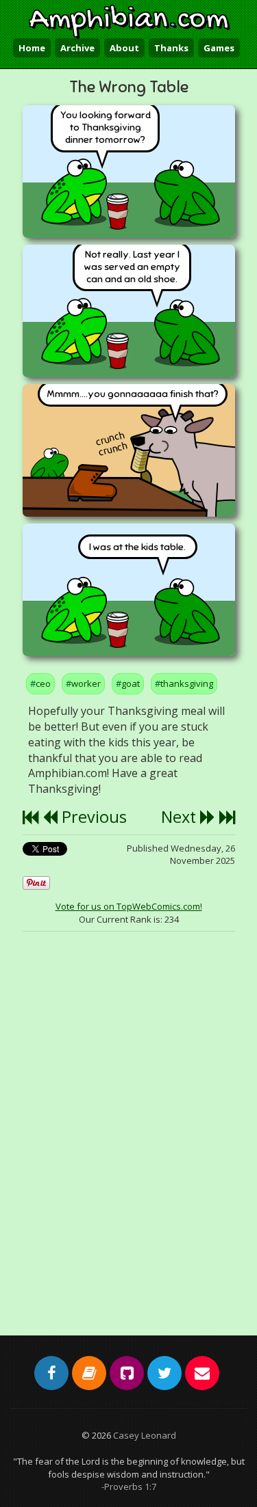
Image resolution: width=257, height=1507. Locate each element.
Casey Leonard (144, 1435)
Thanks (171, 48)
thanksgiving (186, 683)
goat (130, 683)
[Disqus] (129, 1122)
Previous (92, 817)
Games (219, 48)
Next (180, 817)
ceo (43, 683)
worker (86, 683)
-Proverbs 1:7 (128, 1486)
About (124, 48)
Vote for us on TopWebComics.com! (129, 906)
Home (32, 48)
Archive (77, 48)
